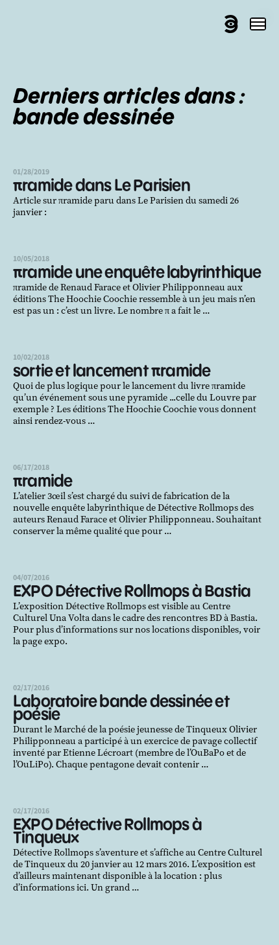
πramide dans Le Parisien (101, 186)
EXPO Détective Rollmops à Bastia (131, 592)
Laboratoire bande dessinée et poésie (121, 708)
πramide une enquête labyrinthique (137, 273)
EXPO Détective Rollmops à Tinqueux (107, 831)
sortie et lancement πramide (111, 372)
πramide (42, 482)
